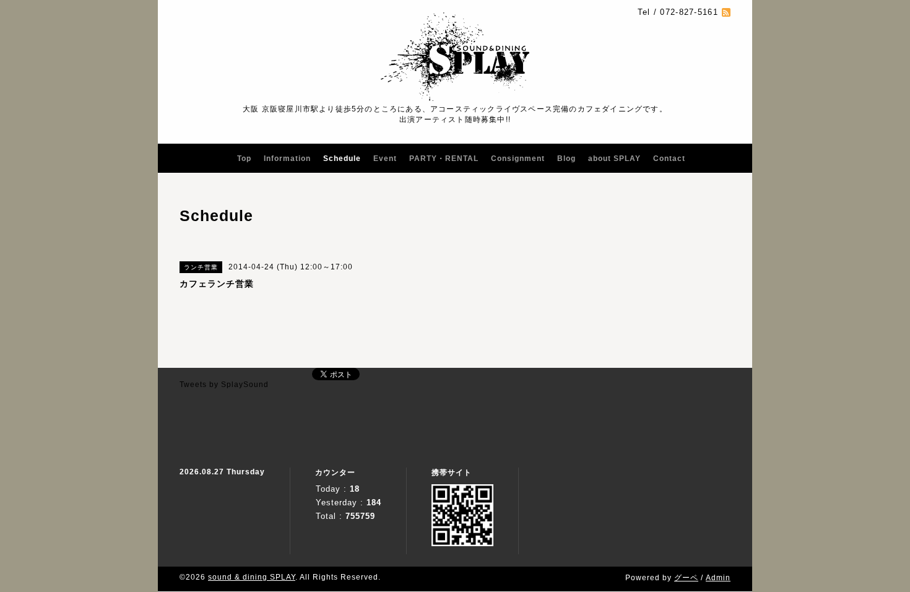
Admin (718, 577)
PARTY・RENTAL (444, 158)
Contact (669, 158)
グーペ (686, 577)
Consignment (518, 158)
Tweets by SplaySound (224, 384)
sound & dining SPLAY (251, 577)
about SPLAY (614, 158)
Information (287, 158)
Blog (566, 158)
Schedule (342, 158)
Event (385, 158)
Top (244, 158)
